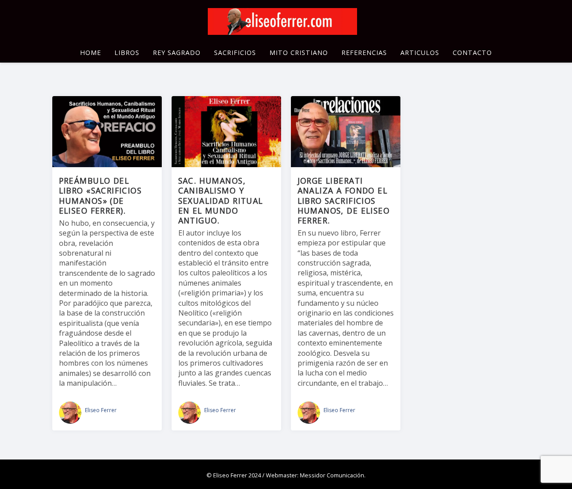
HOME (90, 53)
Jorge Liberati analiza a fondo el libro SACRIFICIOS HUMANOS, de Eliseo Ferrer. (344, 200)
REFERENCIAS (364, 53)
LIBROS (126, 53)
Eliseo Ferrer (101, 410)
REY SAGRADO (177, 53)
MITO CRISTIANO (298, 53)
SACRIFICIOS (235, 53)
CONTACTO (472, 53)
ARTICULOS (419, 53)
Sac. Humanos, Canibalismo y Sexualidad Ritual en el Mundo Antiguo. (220, 200)
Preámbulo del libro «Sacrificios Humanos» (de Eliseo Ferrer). (100, 195)
